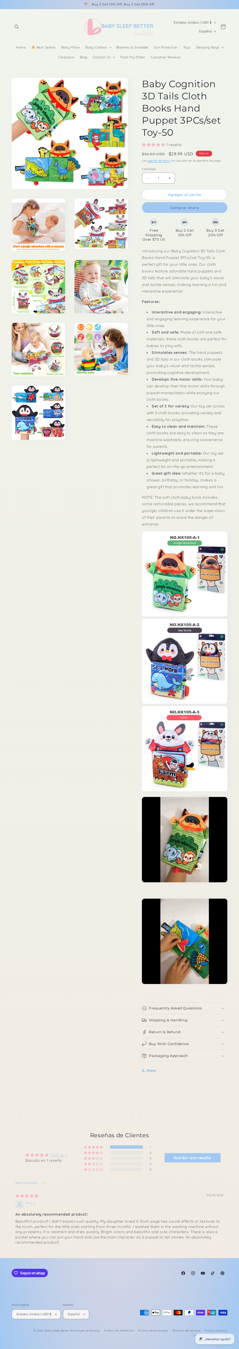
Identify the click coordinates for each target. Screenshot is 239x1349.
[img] (27, 1195)
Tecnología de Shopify (85, 1330)
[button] (17, 27)
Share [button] (151, 1070)
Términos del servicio (186, 1330)
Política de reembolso (119, 1330)
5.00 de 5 (59, 1155)
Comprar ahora (184, 207)
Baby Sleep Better (57, 1330)
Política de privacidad (153, 1330)
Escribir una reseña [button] (192, 1157)
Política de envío (216, 1330)
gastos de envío (159, 160)
